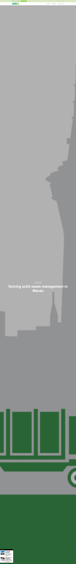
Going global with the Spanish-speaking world (8, 558)
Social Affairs (38, 282)
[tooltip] (56, 1)
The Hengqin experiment (7, 552)
